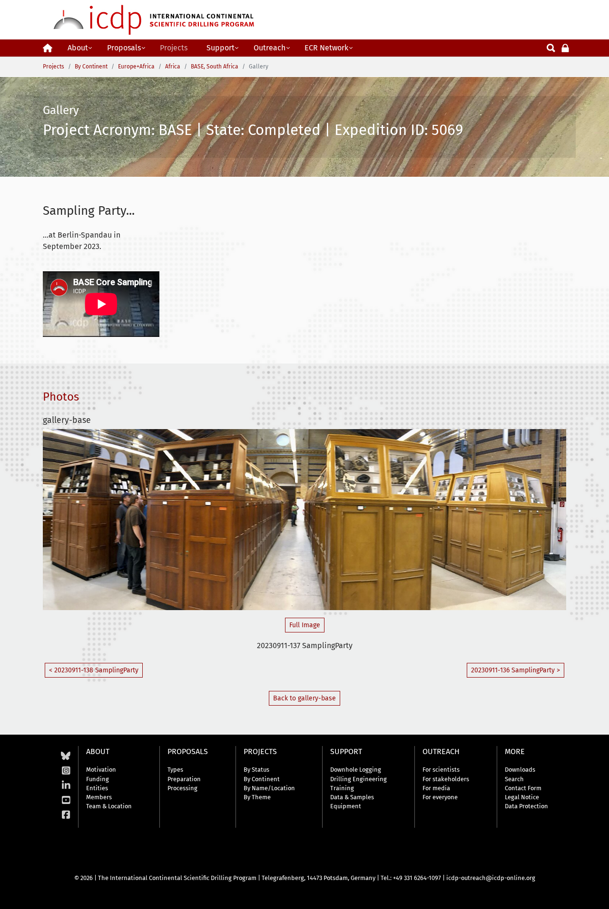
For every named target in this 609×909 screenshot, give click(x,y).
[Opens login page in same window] (565, 47)
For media (436, 788)
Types (175, 769)
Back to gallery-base (304, 698)
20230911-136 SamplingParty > (515, 670)
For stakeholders (445, 779)
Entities (97, 788)
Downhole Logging (355, 769)
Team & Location (109, 806)
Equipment (345, 806)
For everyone (440, 797)
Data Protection (526, 806)
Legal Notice (522, 797)
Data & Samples (352, 797)
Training (342, 788)
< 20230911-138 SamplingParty (93, 670)
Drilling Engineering (358, 779)
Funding (97, 779)
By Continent (262, 779)
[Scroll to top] (594, 894)
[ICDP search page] (551, 47)
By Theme (257, 797)
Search (514, 779)
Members (99, 797)
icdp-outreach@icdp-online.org (490, 877)
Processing (182, 788)
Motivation (101, 769)
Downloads (520, 769)
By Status (256, 769)
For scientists (441, 769)
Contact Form (523, 788)
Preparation (184, 779)
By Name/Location (269, 788)
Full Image (304, 625)
